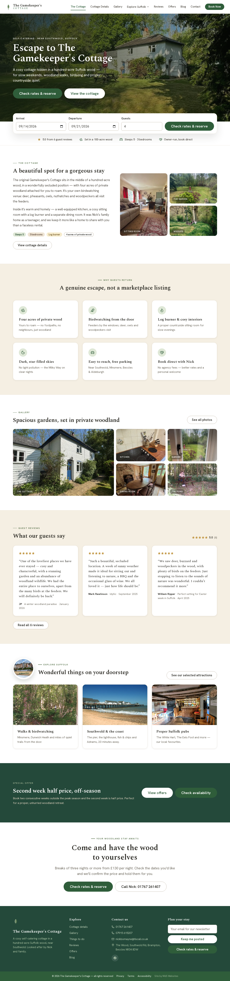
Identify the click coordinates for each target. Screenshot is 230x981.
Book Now (214, 6)
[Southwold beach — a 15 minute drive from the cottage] (23, 668)
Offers (172, 6)
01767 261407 (124, 927)
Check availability (196, 792)
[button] (63, 462)
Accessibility (144, 976)
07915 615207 (124, 933)
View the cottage (85, 93)
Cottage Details (99, 6)
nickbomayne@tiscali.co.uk (132, 939)
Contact (195, 6)
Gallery (118, 6)
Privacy (120, 976)
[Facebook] (115, 958)
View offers (157, 792)
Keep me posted (192, 939)
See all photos (202, 420)
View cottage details (32, 245)
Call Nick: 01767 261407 (140, 886)
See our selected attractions (191, 675)
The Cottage (78, 6)
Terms (130, 976)
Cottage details (78, 927)
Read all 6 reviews (31, 625)
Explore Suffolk (136, 7)
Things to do (76, 939)
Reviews (159, 6)
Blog (183, 6)
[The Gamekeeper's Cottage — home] (37, 921)
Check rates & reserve (37, 93)
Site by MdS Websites (166, 976)
